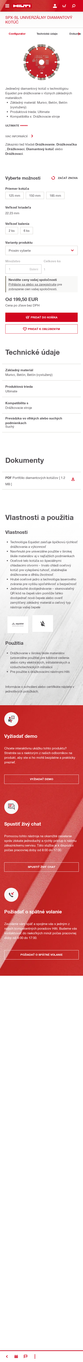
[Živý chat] (25, 1356)
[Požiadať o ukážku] (16, 1356)
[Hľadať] (73, 6)
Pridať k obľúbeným (44, 329)
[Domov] (22, 6)
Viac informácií (16, 136)
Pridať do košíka (44, 317)
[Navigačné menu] (7, 6)
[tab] (17, 34)
